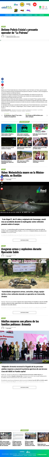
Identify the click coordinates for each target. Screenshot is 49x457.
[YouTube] (2, 189)
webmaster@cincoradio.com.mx (12, 36)
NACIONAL (21, 15)
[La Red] (16, 4)
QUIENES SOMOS (8, 15)
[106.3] (28, 10)
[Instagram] (2, 180)
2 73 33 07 (25, 455)
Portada (19, 111)
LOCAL (36, 15)
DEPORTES (42, 15)
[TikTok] (2, 186)
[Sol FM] (16, 10)
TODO (15, 15)
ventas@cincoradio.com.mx (18, 455)
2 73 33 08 (30, 455)
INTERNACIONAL (29, 15)
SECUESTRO (28, 111)
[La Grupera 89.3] (22, 4)
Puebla (23, 111)
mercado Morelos (5, 111)
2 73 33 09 (34, 455)
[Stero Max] (22, 10)
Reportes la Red (42, 454)
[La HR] (34, 4)
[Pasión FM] (28, 4)
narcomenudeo (13, 111)
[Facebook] (2, 177)
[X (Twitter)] (2, 183)
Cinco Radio (8, 179)
